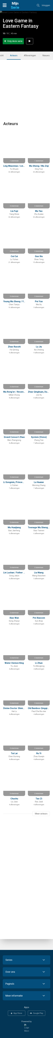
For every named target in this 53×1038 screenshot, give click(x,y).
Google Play (38, 1013)
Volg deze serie (14, 41)
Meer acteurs (41, 813)
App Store (17, 1013)
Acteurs (13, 55)
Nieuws (46, 55)
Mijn (15, 5)
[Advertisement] (26, 86)
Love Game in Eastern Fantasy (20, 23)
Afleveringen (30, 55)
